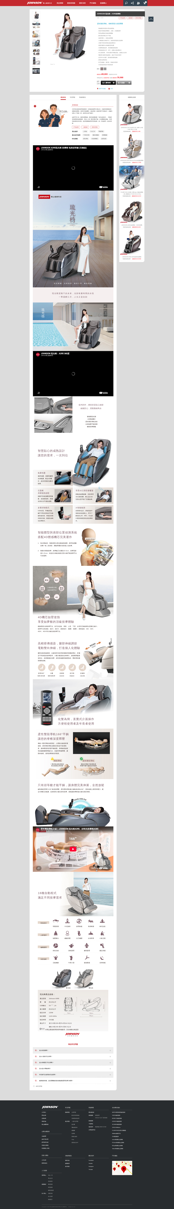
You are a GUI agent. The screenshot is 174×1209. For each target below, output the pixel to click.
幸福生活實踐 (45, 1145)
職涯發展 (50, 1184)
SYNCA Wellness (116, 1127)
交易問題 (74, 1112)
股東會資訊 (44, 1163)
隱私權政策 (91, 1112)
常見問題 (72, 97)
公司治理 (44, 1160)
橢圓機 (73, 1130)
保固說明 (97, 1115)
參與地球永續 (45, 1142)
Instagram (91, 1166)
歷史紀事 (44, 1115)
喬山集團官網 (45, 1124)
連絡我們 (91, 1126)
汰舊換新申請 (92, 1129)
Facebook (91, 1160)
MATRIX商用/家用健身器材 (118, 1112)
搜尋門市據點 (102, 88)
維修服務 (91, 1120)
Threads (91, 1169)
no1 (74, 1206)
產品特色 (63, 97)
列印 (112, 88)
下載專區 (91, 1123)
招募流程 (50, 1193)
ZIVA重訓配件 (115, 1136)
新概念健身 (74, 1136)
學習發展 (50, 1187)
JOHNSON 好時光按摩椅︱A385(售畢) (131, 225)
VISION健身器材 (116, 1115)
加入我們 (50, 1196)
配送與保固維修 (75, 1115)
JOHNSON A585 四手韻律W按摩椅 (131, 257)
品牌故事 (44, 1118)
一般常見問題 (38, 1086)
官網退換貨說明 (75, 1118)
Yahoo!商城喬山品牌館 (117, 1148)
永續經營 (44, 1136)
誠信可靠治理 (45, 1139)
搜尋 (126, 3)
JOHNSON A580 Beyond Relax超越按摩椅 (131, 160)
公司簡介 (44, 1112)
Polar (73, 1139)
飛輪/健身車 (74, 1127)
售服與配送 (82, 97)
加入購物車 (108, 83)
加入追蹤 (124, 83)
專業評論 (44, 1121)
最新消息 (67, 1160)
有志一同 (50, 1175)
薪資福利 (50, 1181)
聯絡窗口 (50, 1199)
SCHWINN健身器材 (117, 1124)
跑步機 (73, 1124)
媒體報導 (67, 1163)
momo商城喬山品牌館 (117, 1139)
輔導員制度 (51, 1190)
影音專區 (67, 1166)
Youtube (91, 1163)
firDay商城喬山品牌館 (117, 1145)
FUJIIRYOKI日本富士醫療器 (119, 1130)
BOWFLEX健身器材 (117, 1118)
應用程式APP (75, 1142)
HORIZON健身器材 (117, 1121)
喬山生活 (50, 1178)
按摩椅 (73, 1133)
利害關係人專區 (45, 1148)
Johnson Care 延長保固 (101, 1117)
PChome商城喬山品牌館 (118, 1142)
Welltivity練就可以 (116, 1133)
